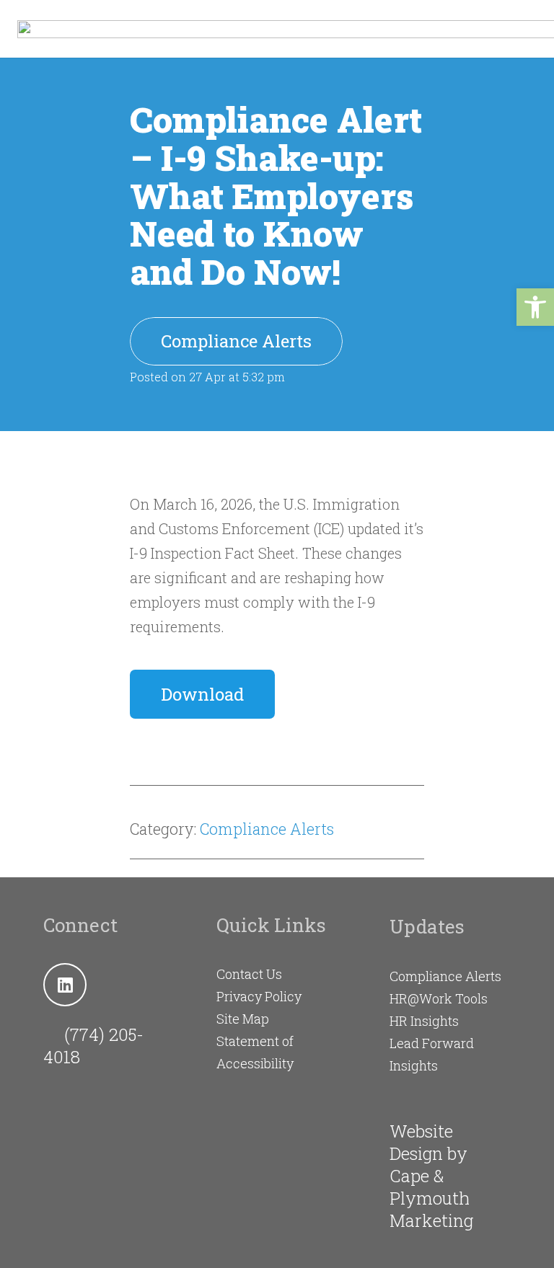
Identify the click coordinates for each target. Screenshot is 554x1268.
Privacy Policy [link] (259, 996)
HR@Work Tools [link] (439, 998)
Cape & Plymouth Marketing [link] (431, 1198)
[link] (535, 307)
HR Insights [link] (424, 1020)
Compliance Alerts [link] (267, 828)
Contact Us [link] (249, 974)
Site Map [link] (242, 1018)
